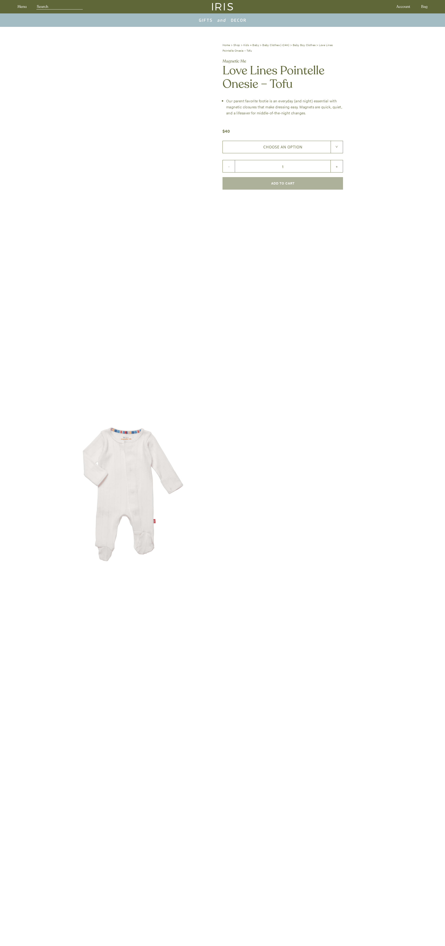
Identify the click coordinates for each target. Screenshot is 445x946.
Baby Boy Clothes (304, 45)
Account (403, 6)
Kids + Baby (251, 45)
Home (226, 45)
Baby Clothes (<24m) (275, 45)
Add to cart (283, 183)
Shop (236, 45)
